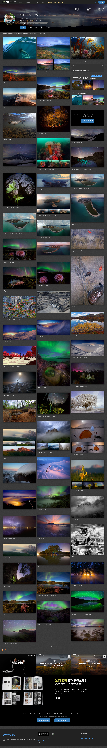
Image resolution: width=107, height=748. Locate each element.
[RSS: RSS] (2, 650)
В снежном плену (43, 336)
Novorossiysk (37, 20)
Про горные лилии (77, 490)
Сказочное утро (9, 557)
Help (43, 740)
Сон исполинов (42, 567)
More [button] (43, 2)
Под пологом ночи (9, 291)
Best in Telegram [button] (63, 720)
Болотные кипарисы (81, 78)
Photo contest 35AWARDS (9, 735)
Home (5, 33)
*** (38, 314)
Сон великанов (77, 142)
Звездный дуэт (8, 615)
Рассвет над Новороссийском (13, 233)
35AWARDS (47, 28)
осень (74, 306)
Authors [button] (28, 2)
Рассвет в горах (9, 108)
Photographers (12, 33)
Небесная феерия (9, 538)
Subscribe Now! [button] (88, 121)
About (39, 740)
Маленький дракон (9, 424)
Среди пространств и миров (47, 416)
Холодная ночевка (78, 454)
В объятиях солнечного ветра (81, 614)
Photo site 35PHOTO (9, 734)
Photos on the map (44, 738)
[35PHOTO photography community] (9, 2)
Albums (29, 27)
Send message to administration (88, 738)
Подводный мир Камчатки (46, 169)
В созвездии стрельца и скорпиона (82, 169)
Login (95, 2)
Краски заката (42, 481)
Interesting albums (96, 76)
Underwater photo (42, 23)
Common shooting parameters (81, 70)
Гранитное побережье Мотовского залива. (48, 72)
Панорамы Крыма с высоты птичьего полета (48, 215)
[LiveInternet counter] (7, 737)
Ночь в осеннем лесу (44, 133)
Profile (37, 27)
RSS (5, 649)
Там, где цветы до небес (11, 207)
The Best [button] (35, 2)
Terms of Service (32, 739)
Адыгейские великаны (10, 643)
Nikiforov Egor (41, 33)
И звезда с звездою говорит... (47, 595)
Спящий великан (9, 168)
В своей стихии (8, 61)
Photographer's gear (79, 65)
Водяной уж (7, 139)
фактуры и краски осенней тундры (14, 319)
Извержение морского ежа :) (13, 262)
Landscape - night (31, 23)
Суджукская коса (77, 224)
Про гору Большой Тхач (45, 452)
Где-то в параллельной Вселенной (14, 366)
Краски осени (76, 335)
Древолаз (7, 586)
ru (84, 735)
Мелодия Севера (43, 285)
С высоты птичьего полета (80, 188)
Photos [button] (21, 2)
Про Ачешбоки (8, 458)
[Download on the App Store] (45, 734)
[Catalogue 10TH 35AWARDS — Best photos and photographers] (22, 690)
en (81, 735)
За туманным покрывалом (11, 511)
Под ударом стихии (44, 189)
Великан (74, 415)
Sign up (102, 2)
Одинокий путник (9, 395)
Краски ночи (7, 341)
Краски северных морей (45, 624)
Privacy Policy (24, 739)
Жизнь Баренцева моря (79, 61)
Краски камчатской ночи (79, 386)
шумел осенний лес (78, 251)
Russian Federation (27, 20)
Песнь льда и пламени (10, 83)
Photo (23, 27)
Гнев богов (75, 519)
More (58, 698)
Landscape (23, 23)
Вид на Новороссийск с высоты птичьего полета (48, 237)
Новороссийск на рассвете (46, 257)
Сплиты (76, 93)
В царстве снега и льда (79, 357)
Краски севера (42, 387)
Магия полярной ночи (44, 100)
